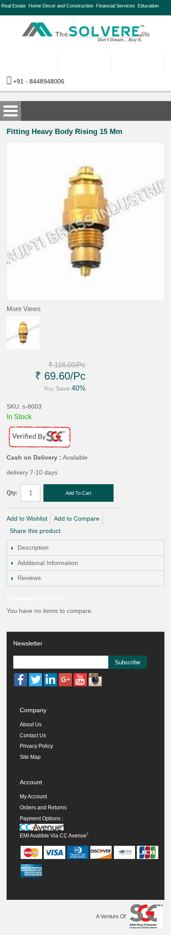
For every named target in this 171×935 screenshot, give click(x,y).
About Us (31, 724)
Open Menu (10, 111)
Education (148, 5)
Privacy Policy (36, 746)
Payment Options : (41, 818)
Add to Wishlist (27, 518)
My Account (33, 797)
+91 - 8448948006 (38, 81)
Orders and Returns (43, 808)
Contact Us (33, 735)
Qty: (12, 492)
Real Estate (13, 5)
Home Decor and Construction (60, 5)
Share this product (35, 530)
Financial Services (115, 5)
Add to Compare (77, 518)
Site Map (30, 757)
